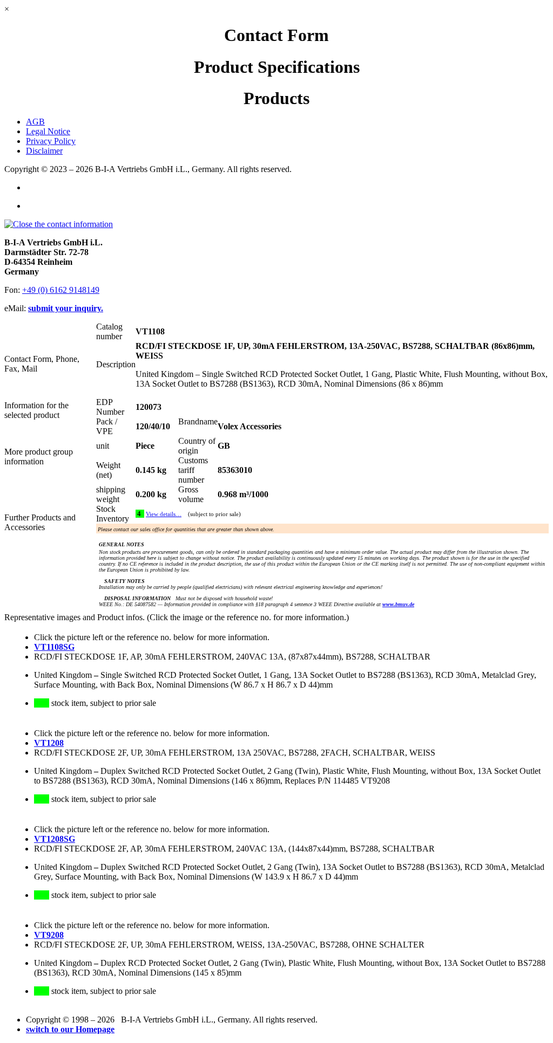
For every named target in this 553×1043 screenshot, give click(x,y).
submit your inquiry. (65, 308)
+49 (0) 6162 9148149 (60, 289)
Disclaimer (44, 150)
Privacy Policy (51, 141)
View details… (163, 514)
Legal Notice (48, 131)
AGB (35, 121)
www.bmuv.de (398, 604)
